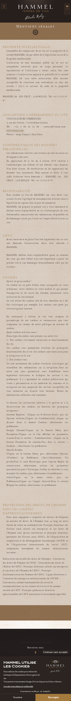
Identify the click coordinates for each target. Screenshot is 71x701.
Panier (67, 6)
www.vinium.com (15, 130)
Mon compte (67, 11)
